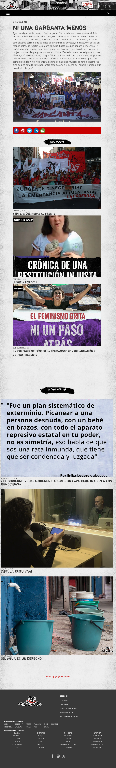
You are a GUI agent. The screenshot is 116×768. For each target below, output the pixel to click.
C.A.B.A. (17, 733)
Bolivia (28, 727)
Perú (35, 727)
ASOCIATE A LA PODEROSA (69, 716)
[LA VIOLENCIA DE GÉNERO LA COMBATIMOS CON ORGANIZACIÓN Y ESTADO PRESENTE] (57, 315)
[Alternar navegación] (8, 13)
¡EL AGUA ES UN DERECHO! (22, 659)
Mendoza (68, 736)
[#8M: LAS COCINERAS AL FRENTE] (57, 178)
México (28, 724)
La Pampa (97, 733)
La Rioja (41, 747)
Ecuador (54, 724)
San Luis (41, 739)
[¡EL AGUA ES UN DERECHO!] (57, 615)
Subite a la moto (66, 712)
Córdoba (16, 736)
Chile (46, 724)
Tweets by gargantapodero (57, 676)
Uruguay (18, 727)
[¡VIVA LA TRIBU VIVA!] (57, 528)
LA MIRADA (64, 704)
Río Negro (68, 733)
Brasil (46, 727)
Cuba (6, 724)
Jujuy (17, 747)
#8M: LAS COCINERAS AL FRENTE (34, 213)
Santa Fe (41, 741)
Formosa (68, 747)
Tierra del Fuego (97, 744)
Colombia (19, 724)
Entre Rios (41, 733)
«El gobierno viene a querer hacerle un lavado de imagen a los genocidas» (56, 482)
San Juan (41, 744)
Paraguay (37, 724)
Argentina (8, 727)
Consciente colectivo (68, 708)
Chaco (68, 739)
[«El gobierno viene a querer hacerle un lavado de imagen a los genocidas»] (57, 438)
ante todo (64, 700)
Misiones (97, 739)
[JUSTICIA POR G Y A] (57, 246)
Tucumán (16, 739)
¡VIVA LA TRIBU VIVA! (16, 571)
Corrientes (97, 747)
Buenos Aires (17, 744)
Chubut (17, 741)
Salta (68, 741)
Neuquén (41, 736)
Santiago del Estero (68, 744)
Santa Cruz (97, 741)
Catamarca (97, 736)
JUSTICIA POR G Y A (25, 282)
